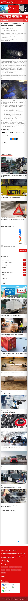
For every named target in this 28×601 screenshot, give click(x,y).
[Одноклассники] (13, 139)
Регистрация (10, 2)
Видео (21, 1)
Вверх (6, 599)
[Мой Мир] (15, 139)
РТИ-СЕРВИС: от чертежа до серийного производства (13, 430)
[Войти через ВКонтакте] (20, 232)
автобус (5, 135)
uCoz (25, 598)
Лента (8, 561)
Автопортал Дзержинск (11, 16)
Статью (10, 1)
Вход (3, 2)
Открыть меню (27, 17)
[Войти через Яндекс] (20, 237)
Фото (16, 1)
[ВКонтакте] (11, 139)
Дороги (4, 267)
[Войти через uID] (20, 230)
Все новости (16, 599)
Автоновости (4, 567)
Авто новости (5, 260)
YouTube (6, 561)
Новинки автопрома (7, 272)
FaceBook (4, 560)
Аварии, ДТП (5, 262)
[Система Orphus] (15, 587)
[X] (17, 139)
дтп (8, 135)
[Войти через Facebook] (20, 234)
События (4, 275)
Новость (4, 1)
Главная (10, 599)
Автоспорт (4, 265)
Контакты (22, 599)
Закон (3, 270)
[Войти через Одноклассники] (20, 241)
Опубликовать (23, 250)
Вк (2, 561)
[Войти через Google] (20, 239)
